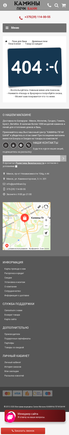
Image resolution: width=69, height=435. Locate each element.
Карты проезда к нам (15, 269)
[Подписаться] (63, 158)
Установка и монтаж (14, 282)
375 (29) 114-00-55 (16, 189)
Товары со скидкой (14, 347)
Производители (12, 334)
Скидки (8, 278)
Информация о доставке (16, 295)
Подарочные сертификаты (17, 338)
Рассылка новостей (14, 375)
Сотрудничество (12, 291)
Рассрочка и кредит (14, 273)
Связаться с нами (13, 310)
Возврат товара (12, 315)
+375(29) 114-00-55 (37, 17)
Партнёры (9, 343)
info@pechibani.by (16, 184)
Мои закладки (11, 371)
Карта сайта (10, 319)
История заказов (12, 367)
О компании (10, 286)
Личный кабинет (12, 362)
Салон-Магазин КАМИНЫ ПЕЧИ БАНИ (49, 407)
